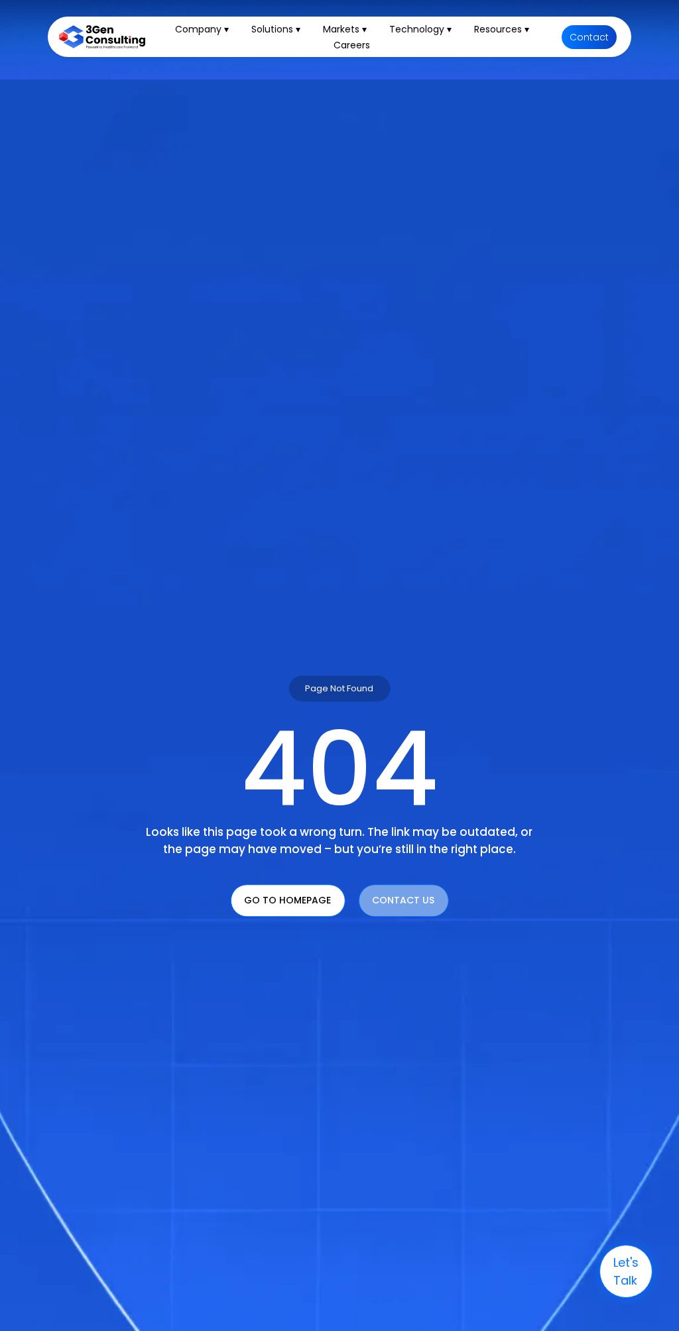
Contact (589, 37)
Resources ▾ (501, 29)
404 (339, 770)
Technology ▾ (420, 29)
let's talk (626, 1271)
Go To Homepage (287, 900)
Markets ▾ (345, 29)
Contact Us (403, 900)
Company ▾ (202, 29)
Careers (352, 45)
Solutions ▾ (275, 29)
